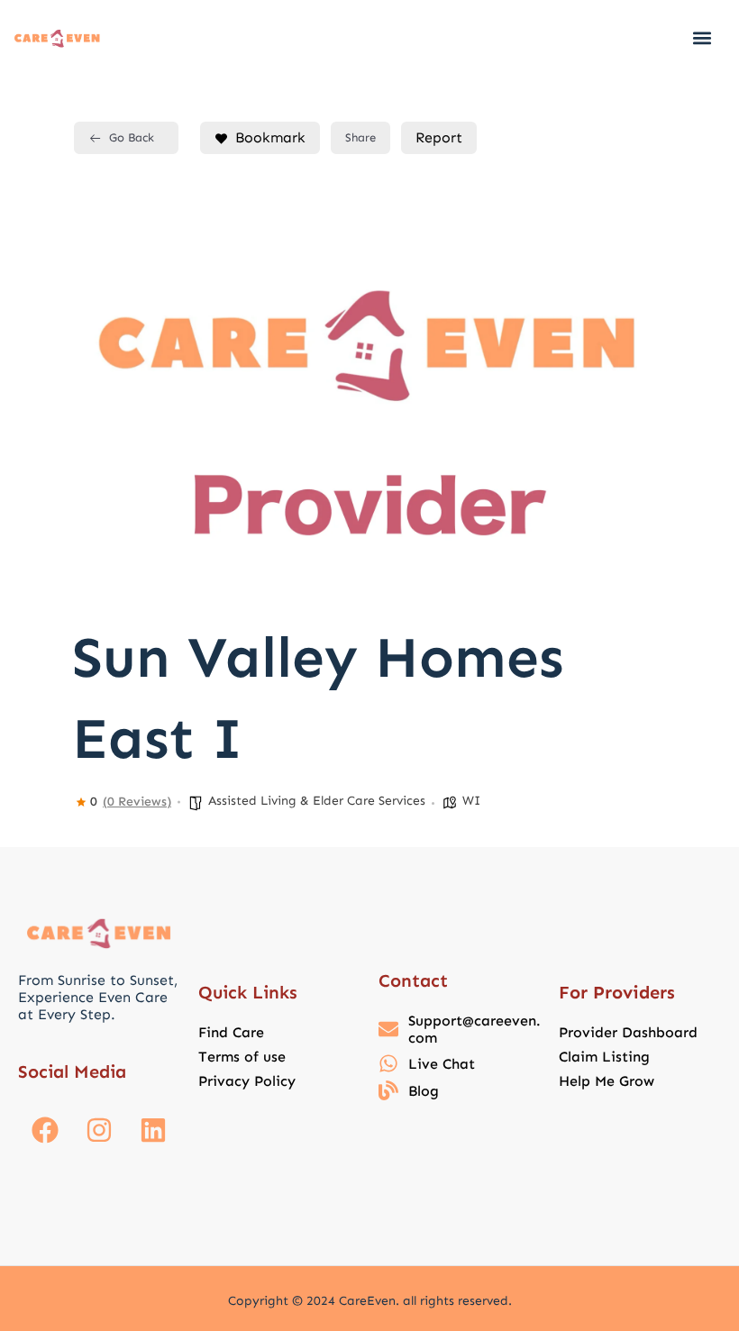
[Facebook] (45, 1130)
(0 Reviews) (137, 802)
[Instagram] (99, 1130)
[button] (701, 37)
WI (471, 800)
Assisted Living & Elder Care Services (316, 800)
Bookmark (270, 137)
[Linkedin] (153, 1130)
